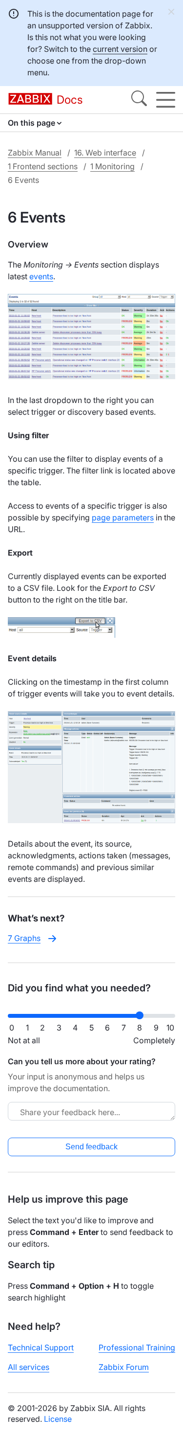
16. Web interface (105, 152)
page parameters (123, 517)
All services (28, 1367)
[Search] (139, 99)
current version (120, 49)
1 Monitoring (112, 166)
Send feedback (91, 1147)
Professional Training (137, 1347)
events (41, 276)
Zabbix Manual (34, 152)
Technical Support (41, 1347)
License (58, 1419)
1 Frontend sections (43, 166)
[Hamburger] (165, 100)
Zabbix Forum (124, 1367)
